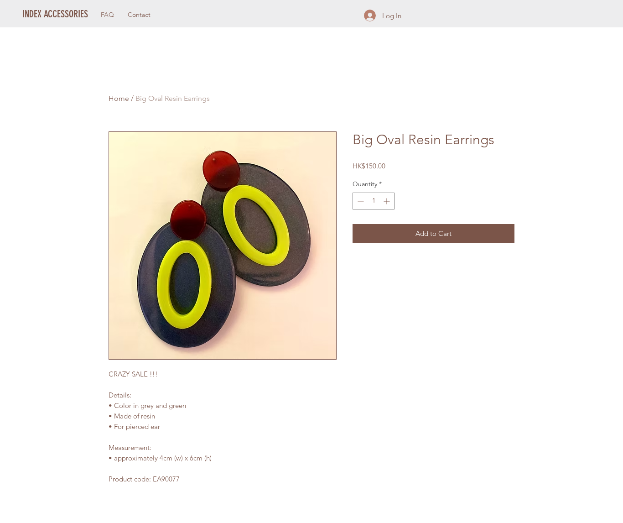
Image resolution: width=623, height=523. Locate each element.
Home (119, 98)
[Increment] (387, 201)
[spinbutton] (373, 201)
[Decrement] (359, 201)
